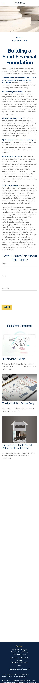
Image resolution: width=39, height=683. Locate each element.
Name (4, 264)
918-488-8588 (22, 650)
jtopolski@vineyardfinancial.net (19, 669)
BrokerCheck (22, 677)
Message (5, 288)
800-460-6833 (23, 652)
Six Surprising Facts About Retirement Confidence (17, 447)
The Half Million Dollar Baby (18, 403)
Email (4, 276)
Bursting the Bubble (13, 358)
